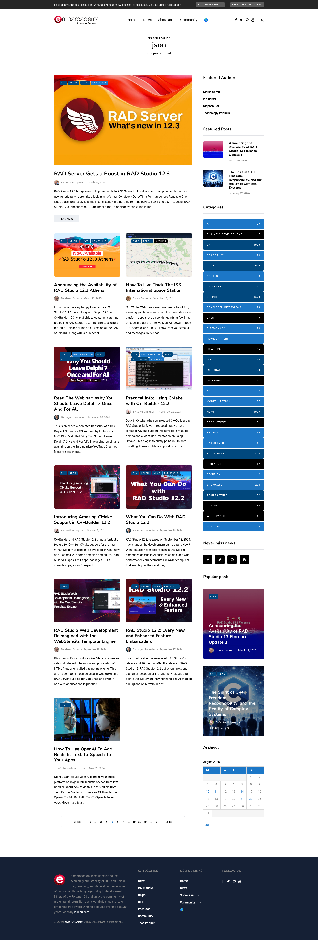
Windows (156, 359)
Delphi (74, 83)
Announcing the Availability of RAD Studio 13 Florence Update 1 (243, 149)
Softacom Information (72, 768)
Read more (66, 218)
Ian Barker (142, 298)
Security (233, 474)
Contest (233, 276)
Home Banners (233, 338)
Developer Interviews (233, 307)
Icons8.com (81, 912)
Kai (233, 390)
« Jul (206, 825)
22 (250, 798)
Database (233, 286)
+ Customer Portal (210, 4)
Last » (169, 821)
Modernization (83, 354)
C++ (63, 83)
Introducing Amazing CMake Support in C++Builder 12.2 (83, 519)
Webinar (161, 241)
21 (242, 798)
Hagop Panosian (74, 417)
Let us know (114, 4)
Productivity (233, 422)
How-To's (233, 349)
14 (242, 791)
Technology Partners (216, 113)
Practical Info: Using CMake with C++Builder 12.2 (154, 400)
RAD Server (99, 83)
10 (134, 821)
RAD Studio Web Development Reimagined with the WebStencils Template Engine (86, 635)
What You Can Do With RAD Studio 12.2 (156, 519)
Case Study (233, 255)
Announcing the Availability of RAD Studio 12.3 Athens (85, 287)
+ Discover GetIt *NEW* (247, 4)
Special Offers (167, 4)
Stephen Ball (211, 106)
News (147, 20)
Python (233, 432)
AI (233, 223)
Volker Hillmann (228, 722)
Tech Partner (70, 359)
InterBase (233, 370)
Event (233, 317)
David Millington (145, 411)
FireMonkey (233, 328)
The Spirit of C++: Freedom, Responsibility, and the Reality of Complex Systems (245, 180)
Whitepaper (233, 516)
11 (216, 791)
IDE (233, 359)
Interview (233, 380)
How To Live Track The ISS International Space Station (154, 287)
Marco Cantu (72, 298)
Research (233, 464)
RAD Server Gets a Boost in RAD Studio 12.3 (112, 173)
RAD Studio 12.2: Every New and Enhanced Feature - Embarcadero (155, 635)
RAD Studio (99, 241)
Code (136, 241)
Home (132, 20)
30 (145, 821)
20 (139, 821)
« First (77, 821)
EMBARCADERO (75, 921)
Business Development (233, 234)
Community (188, 20)
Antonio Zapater (74, 182)
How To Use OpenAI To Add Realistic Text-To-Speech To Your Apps (83, 754)
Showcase (166, 20)
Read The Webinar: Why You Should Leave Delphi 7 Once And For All (84, 403)
